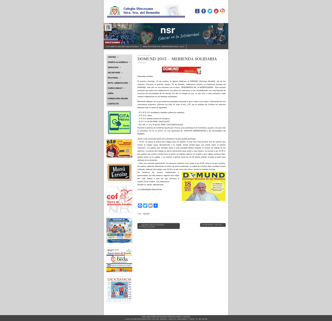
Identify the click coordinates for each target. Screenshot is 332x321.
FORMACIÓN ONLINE (118, 98)
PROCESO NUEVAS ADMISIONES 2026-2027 (163, 47)
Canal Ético (186, 317)
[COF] (119, 200)
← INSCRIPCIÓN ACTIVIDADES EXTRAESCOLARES (151, 226)
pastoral (146, 214)
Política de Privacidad (158, 317)
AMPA (110, 93)
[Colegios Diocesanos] (119, 289)
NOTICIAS (140, 55)
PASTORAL (147, 55)
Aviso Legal (146, 317)
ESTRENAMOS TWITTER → (213, 225)
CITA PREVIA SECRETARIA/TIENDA (122, 47)
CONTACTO (113, 104)
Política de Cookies (174, 317)
